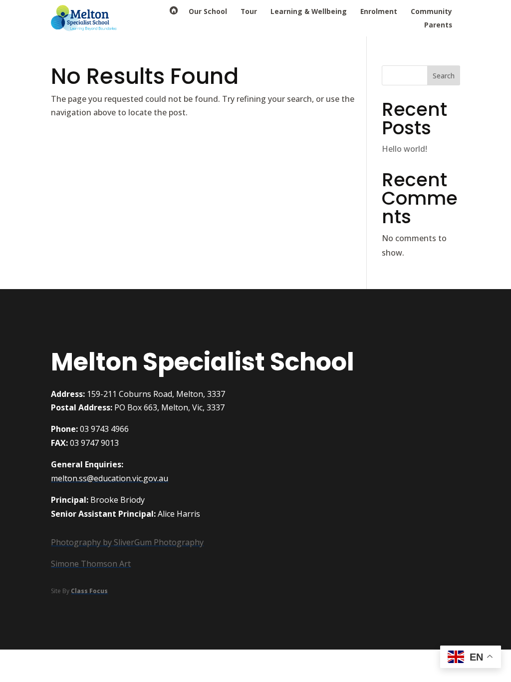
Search (444, 75)
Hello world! (404, 148)
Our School (208, 11)
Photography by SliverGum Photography (127, 542)
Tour (249, 11)
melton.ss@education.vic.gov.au (109, 478)
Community (431, 11)
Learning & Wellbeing (308, 11)
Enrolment (378, 11)
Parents (438, 24)
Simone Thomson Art (91, 563)
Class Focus (89, 591)
